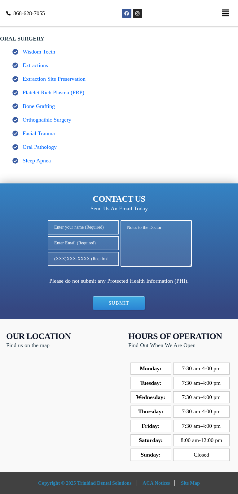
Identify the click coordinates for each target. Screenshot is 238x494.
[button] (225, 13)
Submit (118, 303)
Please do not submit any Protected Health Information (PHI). (119, 281)
